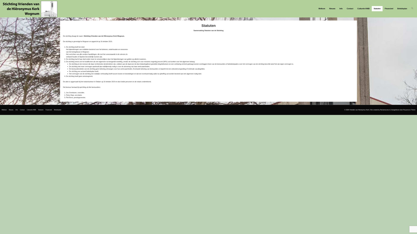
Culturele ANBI (363, 9)
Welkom (322, 9)
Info (341, 9)
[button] (412, 8)
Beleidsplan (402, 9)
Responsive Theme (409, 110)
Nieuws (332, 9)
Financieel (389, 9)
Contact (350, 9)
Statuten (377, 9)
